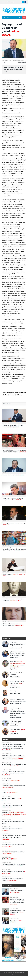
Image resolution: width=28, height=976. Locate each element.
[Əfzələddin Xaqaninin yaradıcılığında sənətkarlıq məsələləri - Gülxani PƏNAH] (14, 614)
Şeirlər (10, 792)
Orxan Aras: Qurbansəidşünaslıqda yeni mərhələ (17, 644)
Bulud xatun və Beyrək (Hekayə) (12, 806)
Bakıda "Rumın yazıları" (12, 799)
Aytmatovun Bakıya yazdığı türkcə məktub (12, 879)
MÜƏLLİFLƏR (6, 638)
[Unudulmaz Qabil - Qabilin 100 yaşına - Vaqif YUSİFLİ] (14, 565)
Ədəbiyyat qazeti (11, 972)
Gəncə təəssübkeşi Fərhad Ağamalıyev (13, 786)
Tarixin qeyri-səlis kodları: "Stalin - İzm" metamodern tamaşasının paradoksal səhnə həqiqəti (13, 756)
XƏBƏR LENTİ (6, 739)
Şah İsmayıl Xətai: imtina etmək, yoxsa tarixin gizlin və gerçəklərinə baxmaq (17, 653)
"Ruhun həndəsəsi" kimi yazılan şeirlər (17, 683)
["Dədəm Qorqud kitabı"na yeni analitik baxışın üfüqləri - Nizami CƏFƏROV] (14, 489)
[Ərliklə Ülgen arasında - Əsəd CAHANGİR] (14, 465)
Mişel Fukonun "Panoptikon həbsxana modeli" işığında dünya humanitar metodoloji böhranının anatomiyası (13, 747)
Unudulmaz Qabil (17, 730)
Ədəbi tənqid (22, 62)
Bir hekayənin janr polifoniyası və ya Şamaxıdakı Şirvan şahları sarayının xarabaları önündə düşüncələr (14, 549)
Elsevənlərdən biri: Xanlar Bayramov (17, 673)
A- (4, 62)
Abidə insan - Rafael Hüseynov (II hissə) (15, 722)
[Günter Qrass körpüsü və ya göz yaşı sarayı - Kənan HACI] (14, 513)
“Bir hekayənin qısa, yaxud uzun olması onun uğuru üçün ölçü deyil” (14, 837)
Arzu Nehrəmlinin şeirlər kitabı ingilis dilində (13, 822)
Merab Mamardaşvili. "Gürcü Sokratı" (13, 845)
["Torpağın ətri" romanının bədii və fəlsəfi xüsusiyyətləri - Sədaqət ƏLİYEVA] (14, 589)
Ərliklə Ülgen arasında (13, 475)
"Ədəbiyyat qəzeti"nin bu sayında (12, 829)
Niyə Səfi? (17, 664)
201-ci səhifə (11, 780)
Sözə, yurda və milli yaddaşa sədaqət (13, 872)
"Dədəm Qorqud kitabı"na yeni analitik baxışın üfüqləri (18, 700)
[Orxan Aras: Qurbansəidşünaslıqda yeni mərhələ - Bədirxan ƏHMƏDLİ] (14, 416)
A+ (3, 62)
